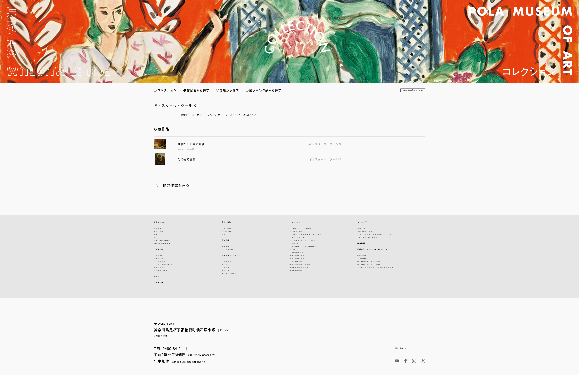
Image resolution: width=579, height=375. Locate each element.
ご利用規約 (362, 258)
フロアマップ (159, 261)
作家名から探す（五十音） (301, 264)
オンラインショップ (230, 273)
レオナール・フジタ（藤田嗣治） (304, 246)
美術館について (160, 222)
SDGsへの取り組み (162, 243)
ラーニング (362, 222)
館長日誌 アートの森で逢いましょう (373, 249)
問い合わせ (362, 255)
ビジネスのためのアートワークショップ (374, 234)
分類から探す (229, 90)
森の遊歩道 (226, 231)
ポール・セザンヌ (297, 237)
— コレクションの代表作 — (302, 228)
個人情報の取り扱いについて (369, 261)
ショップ (225, 267)
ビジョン (157, 237)
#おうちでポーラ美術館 (367, 237)
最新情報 (225, 240)
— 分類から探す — (298, 252)
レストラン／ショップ (231, 255)
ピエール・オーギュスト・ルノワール (306, 234)
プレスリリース (228, 249)
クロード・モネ (296, 231)
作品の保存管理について (413, 90)
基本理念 (157, 228)
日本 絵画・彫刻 (297, 258)
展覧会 (157, 276)
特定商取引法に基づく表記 (368, 264)
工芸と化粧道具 (296, 261)
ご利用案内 (158, 249)
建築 (223, 234)
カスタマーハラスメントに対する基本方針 (375, 267)
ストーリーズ (159, 282)
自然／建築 (226, 222)
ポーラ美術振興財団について (166, 240)
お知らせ (225, 246)
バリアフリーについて (163, 264)
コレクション (167, 90)
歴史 (156, 234)
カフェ (224, 264)
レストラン (226, 261)
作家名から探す (198, 90)
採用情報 (361, 243)
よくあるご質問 (160, 270)
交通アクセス (159, 258)
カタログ (225, 270)
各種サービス (159, 267)
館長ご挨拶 (158, 231)
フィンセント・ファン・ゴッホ (303, 240)
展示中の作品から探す (265, 90)
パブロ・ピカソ (296, 243)
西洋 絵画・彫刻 (297, 255)
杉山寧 (292, 249)
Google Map (161, 335)
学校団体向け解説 (364, 231)
